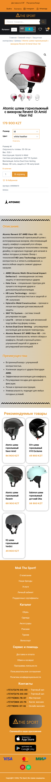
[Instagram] (22, 767)
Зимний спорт (24, 37)
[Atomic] (12, 202)
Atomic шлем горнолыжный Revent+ (12, 495)
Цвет (5, 136)
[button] (45, 54)
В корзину (19, 174)
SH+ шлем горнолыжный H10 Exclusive (35, 448)
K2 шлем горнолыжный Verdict (12, 543)
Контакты (18, 9)
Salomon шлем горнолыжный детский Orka (36, 495)
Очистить (16, 141)
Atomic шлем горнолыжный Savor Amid (12, 448)
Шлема (17, 41)
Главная (13, 37)
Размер (6, 131)
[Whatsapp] (28, 767)
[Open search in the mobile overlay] (25, 21)
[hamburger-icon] (14, 29)
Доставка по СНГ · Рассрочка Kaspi (25, 3)
